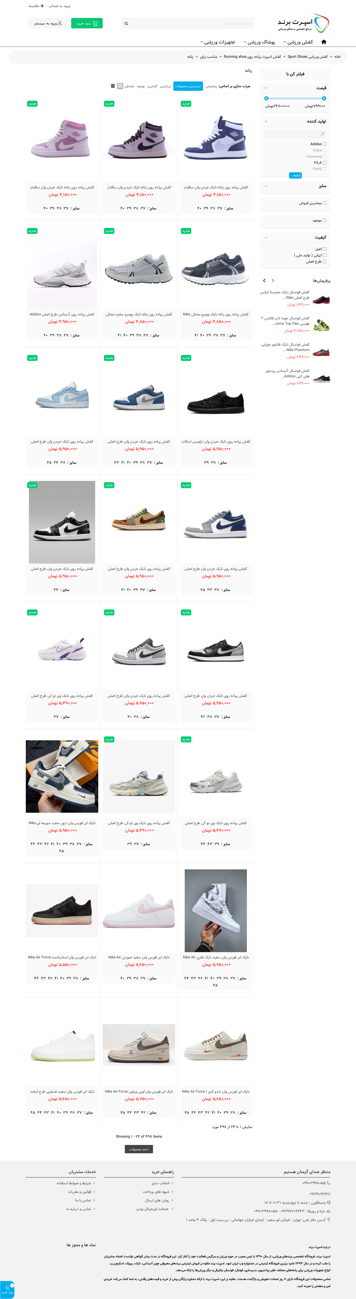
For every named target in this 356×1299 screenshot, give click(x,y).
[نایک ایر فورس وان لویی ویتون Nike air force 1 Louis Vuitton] (139, 1045)
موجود (141, 86)
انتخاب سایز (160, 1183)
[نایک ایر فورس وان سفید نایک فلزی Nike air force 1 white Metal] (216, 910)
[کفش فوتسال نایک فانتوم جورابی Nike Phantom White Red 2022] (321, 352)
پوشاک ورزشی (261, 42)
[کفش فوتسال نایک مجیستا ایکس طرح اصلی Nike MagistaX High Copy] (321, 300)
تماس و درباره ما (78, 1209)
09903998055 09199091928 (316, 1188)
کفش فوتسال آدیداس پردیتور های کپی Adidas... (287, 373)
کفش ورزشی (300, 42)
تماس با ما (83, 1200)
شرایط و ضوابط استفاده (74, 1183)
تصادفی (129, 86)
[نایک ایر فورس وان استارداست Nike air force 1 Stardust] (62, 910)
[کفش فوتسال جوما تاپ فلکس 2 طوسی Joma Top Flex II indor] (321, 326)
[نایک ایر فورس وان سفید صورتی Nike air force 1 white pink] (139, 910)
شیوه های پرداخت (156, 1192)
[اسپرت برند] (301, 23)
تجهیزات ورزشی (219, 42)
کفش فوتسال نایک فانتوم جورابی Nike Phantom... (285, 347)
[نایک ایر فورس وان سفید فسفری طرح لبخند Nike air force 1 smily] (62, 1045)
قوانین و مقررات (79, 1192)
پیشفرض (211, 86)
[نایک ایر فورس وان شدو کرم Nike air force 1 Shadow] (216, 1045)
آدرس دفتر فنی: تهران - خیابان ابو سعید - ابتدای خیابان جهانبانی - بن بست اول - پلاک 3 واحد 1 (256, 1220)
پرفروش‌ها (321, 280)
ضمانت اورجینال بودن (152, 1209)
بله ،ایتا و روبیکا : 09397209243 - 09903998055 (292, 1211)
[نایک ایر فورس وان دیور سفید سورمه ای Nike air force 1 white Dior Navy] (62, 776)
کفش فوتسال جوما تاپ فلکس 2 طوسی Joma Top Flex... (285, 321)
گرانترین (152, 86)
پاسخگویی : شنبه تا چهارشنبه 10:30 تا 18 (295, 1203)
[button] (273, 281)
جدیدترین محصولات (188, 86)
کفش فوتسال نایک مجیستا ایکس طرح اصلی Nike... (285, 295)
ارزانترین (165, 86)
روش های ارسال (157, 1200)
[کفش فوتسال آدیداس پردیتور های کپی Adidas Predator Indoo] (321, 378)
